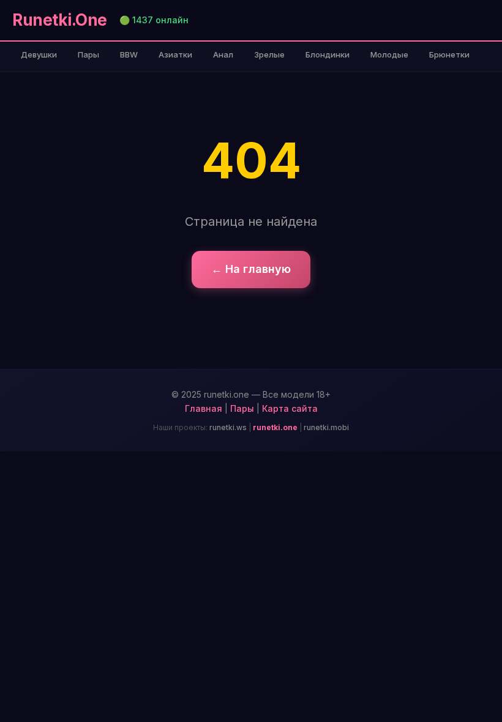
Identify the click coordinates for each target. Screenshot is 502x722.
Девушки (39, 54)
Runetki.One (59, 19)
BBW (129, 54)
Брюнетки (449, 54)
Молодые (389, 54)
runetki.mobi (326, 427)
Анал (223, 54)
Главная (203, 408)
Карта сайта (290, 408)
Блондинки (327, 54)
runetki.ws (228, 427)
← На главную (251, 268)
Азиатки (175, 54)
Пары (88, 54)
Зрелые (269, 54)
